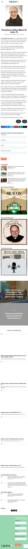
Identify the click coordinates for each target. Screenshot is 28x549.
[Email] (25, 127)
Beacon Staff (7, 34)
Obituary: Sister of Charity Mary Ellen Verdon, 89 (12, 439)
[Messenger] (7, 127)
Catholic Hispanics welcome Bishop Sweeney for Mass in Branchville (16, 494)
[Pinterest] (16, 127)
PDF (25, 121)
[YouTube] (16, 510)
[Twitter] (12, 127)
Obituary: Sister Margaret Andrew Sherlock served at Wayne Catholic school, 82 (13, 356)
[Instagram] (14, 510)
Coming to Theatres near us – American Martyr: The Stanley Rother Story (16, 477)
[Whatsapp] (20, 127)
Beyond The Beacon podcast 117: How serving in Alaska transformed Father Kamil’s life (16, 173)
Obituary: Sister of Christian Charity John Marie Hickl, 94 (13, 384)
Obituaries (22, 34)
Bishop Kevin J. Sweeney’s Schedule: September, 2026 (16, 167)
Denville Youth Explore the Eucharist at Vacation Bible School (16, 500)
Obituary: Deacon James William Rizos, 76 (11, 412)
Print (18, 121)
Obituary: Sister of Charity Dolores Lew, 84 (11, 465)
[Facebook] (3, 127)
